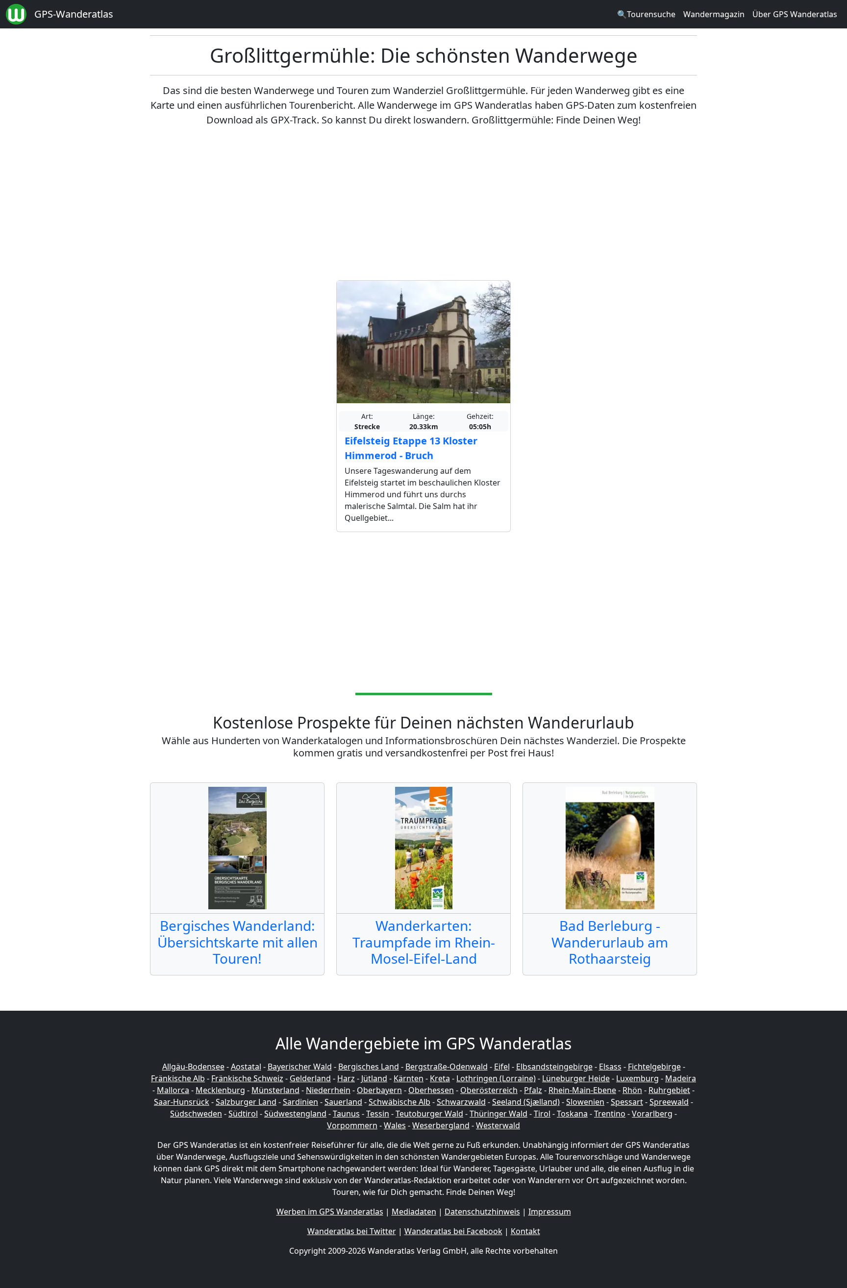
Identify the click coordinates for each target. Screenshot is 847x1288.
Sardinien (300, 1101)
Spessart (627, 1101)
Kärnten (409, 1078)
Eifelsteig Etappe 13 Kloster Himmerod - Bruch (411, 448)
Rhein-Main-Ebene (582, 1090)
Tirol (542, 1113)
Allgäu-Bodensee (193, 1066)
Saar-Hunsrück (181, 1101)
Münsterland (275, 1090)
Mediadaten (414, 1211)
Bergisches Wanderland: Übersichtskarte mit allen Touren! (237, 942)
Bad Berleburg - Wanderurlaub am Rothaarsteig (609, 942)
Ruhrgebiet (669, 1090)
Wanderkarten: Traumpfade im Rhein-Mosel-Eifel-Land (423, 942)
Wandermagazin (714, 14)
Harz (346, 1078)
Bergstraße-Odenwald (446, 1066)
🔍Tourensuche (646, 14)
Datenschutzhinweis (482, 1211)
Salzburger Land (246, 1101)
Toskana (572, 1113)
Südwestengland (295, 1113)
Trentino (609, 1113)
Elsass (610, 1066)
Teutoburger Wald (429, 1113)
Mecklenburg (220, 1090)
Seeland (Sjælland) (526, 1101)
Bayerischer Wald (300, 1066)
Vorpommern (352, 1125)
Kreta (440, 1078)
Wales (395, 1125)
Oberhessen (431, 1090)
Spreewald (669, 1101)
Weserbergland (441, 1125)
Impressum (549, 1211)
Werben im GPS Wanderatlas (329, 1211)
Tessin (377, 1113)
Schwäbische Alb (399, 1101)
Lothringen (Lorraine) (496, 1078)
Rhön (632, 1090)
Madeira (680, 1078)
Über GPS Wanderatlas (794, 14)
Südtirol (243, 1113)
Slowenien (585, 1101)
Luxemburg (637, 1078)
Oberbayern (379, 1090)
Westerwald (498, 1125)
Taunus (346, 1113)
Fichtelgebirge (654, 1066)
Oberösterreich (489, 1090)
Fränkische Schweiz (247, 1078)
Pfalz (533, 1090)
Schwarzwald (461, 1101)
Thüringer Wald (498, 1113)
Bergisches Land (368, 1066)
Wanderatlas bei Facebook (453, 1231)
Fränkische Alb (178, 1078)
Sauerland (343, 1101)
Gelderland (310, 1078)
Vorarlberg (652, 1113)
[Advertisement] (423, 203)
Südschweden (196, 1113)
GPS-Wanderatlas (73, 14)
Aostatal (246, 1066)
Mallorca (173, 1090)
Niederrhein (328, 1090)
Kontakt (525, 1231)
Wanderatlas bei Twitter (351, 1231)
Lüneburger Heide (576, 1078)
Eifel (502, 1066)
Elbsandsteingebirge (554, 1066)
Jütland (374, 1078)
